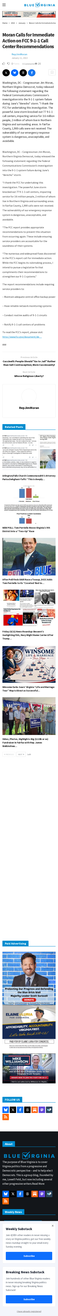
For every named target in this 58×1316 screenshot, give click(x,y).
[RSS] (5, 1117)
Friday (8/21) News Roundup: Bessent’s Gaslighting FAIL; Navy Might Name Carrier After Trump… (27, 635)
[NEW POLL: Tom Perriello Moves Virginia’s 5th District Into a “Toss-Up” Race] (29, 505)
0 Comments (28, 63)
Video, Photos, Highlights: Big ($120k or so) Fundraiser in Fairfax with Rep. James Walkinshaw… (25, 743)
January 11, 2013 (20, 57)
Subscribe (29, 1255)
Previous (10, 754)
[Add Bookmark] (52, 72)
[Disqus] (29, 808)
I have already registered (29, 1311)
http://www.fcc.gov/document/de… (22, 336)
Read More (38, 1183)
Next (20, 754)
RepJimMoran (19, 54)
